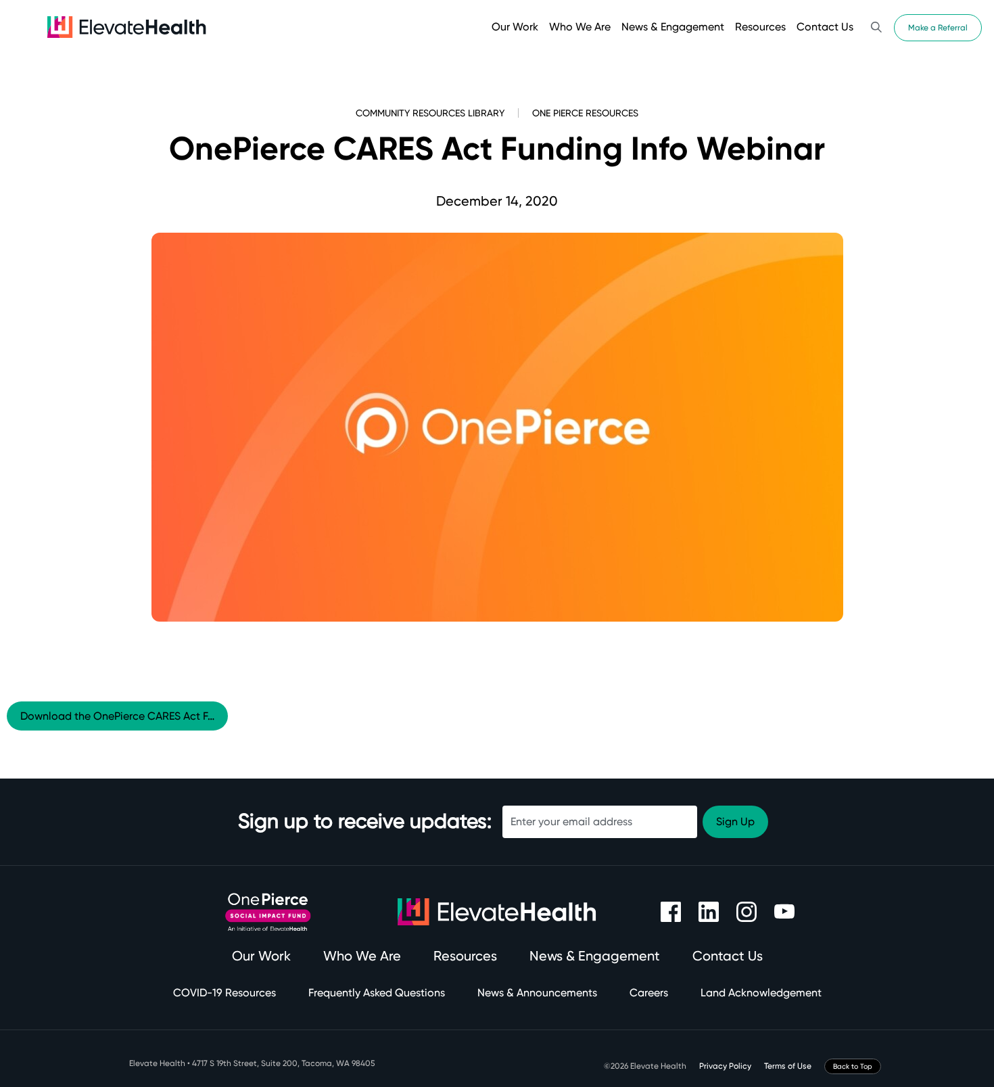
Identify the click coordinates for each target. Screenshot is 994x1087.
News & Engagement (672, 26)
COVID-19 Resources (224, 992)
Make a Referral (938, 27)
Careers (649, 992)
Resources (760, 26)
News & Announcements (537, 992)
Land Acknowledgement (761, 992)
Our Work (515, 26)
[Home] (126, 27)
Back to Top (852, 1066)
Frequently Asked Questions (376, 992)
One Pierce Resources (585, 113)
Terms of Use (787, 1066)
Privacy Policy (725, 1066)
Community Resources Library (430, 113)
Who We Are (580, 26)
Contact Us (825, 26)
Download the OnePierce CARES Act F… (117, 716)
